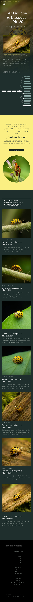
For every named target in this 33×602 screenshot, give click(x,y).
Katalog (18, 567)
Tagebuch (18, 556)
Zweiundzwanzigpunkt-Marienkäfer (11, 54)
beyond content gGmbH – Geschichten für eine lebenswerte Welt (16, 596)
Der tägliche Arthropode (11, 1)
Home (2, 1)
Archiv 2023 (18, 558)
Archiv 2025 (18, 563)
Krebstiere (18, 571)
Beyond (18, 578)
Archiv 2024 (18, 560)
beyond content (18, 585)
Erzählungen (18, 552)
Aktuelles (18, 580)
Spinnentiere (18, 574)
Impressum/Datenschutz (18, 582)
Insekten (18, 569)
